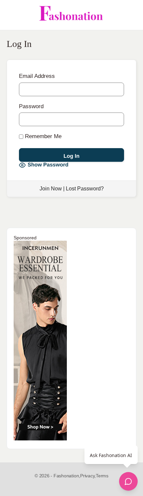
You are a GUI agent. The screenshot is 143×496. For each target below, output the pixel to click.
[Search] (131, 15)
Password (31, 106)
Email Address (37, 76)
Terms (102, 475)
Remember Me (42, 136)
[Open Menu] (11, 15)
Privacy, (88, 475)
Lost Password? (85, 188)
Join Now (51, 188)
